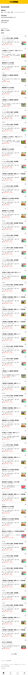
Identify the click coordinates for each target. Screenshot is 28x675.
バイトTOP (3, 660)
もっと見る (14, 654)
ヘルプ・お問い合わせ (5, 664)
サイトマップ (11, 664)
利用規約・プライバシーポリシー (20, 664)
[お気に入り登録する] (25, 36)
